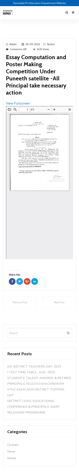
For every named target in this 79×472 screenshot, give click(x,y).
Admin (13, 44)
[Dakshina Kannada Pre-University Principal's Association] (8, 13)
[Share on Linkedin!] (34, 281)
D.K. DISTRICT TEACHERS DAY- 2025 (34, 366)
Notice (51, 44)
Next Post (59, 302)
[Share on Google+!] (27, 281)
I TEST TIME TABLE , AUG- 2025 (31, 372)
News (11, 451)
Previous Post (19, 302)
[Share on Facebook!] (12, 281)
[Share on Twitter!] (19, 281)
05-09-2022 (33, 44)
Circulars (13, 445)
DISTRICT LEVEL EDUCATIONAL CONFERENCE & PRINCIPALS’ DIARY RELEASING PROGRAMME (33, 407)
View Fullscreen (18, 103)
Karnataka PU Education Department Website (39, 3)
